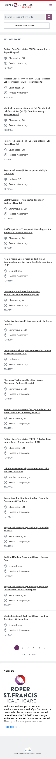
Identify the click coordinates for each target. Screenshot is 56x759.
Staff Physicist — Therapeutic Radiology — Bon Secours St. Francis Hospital (27, 231)
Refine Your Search (25, 25)
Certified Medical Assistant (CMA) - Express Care (26, 558)
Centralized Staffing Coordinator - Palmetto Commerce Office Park (26, 499)
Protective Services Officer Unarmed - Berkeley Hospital (28, 322)
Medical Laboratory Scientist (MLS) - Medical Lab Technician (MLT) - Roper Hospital (27, 80)
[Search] (49, 17)
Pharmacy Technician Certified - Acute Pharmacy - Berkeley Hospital (23, 381)
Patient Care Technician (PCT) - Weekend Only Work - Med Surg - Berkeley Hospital (27, 411)
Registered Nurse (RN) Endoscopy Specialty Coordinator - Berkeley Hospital (26, 588)
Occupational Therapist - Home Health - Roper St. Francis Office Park (27, 352)
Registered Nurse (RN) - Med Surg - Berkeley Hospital (26, 529)
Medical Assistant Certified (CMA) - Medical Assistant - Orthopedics (26, 617)
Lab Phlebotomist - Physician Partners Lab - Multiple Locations (26, 470)
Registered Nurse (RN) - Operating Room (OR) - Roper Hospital (28, 142)
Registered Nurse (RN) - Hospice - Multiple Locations (25, 172)
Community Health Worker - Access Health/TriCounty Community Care (22, 293)
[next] (44, 647)
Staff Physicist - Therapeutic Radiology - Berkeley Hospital (24, 201)
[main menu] (51, 5)
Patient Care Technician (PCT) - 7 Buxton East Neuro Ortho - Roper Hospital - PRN (27, 440)
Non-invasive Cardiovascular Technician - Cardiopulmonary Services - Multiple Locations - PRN (28, 262)
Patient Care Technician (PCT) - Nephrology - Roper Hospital (27, 51)
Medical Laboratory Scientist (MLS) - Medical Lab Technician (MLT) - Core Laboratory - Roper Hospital (27, 111)
